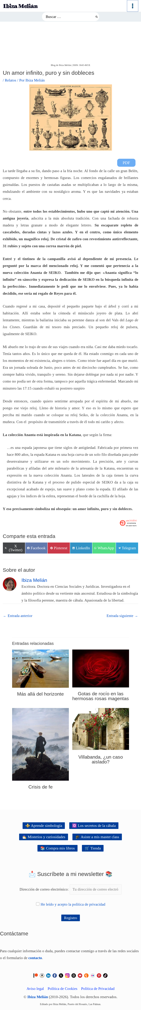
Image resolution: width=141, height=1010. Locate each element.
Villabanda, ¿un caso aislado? (100, 759)
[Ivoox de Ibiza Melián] (86, 975)
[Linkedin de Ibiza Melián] (48, 975)
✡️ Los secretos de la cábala (94, 825)
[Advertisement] (70, 42)
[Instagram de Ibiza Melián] (67, 975)
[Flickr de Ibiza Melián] (92, 975)
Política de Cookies (62, 989)
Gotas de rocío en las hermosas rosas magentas (100, 696)
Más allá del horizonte (40, 694)
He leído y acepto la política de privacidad (73, 904)
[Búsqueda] (97, 16)
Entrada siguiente (122, 616)
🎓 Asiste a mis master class (97, 837)
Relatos (10, 80)
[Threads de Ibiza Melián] (73, 975)
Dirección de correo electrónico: (45, 889)
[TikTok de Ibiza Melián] (105, 975)
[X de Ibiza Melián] (61, 975)
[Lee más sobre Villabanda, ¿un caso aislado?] (100, 729)
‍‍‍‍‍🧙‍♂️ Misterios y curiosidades (43, 837)
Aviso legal (35, 989)
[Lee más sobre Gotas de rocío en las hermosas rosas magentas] (100, 668)
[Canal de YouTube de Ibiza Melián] (80, 975)
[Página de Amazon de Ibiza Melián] (42, 975)
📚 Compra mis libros (57, 848)
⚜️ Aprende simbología (43, 825)
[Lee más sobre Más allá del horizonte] (40, 668)
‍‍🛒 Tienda (93, 848)
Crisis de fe (40, 786)
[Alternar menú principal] (132, 6)
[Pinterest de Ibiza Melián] (99, 975)
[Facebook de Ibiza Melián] (54, 975)
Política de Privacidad (98, 989)
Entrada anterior (17, 616)
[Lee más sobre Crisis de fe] (40, 744)
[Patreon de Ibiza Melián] (35, 975)
